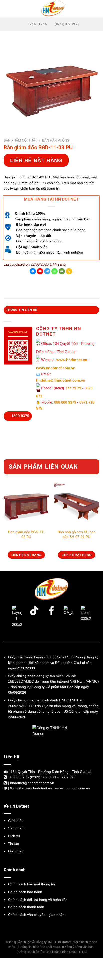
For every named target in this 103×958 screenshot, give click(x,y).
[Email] (62, 271)
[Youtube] (40, 271)
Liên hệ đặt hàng (36, 160)
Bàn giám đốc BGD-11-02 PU (26, 534)
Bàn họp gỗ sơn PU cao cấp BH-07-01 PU (77, 534)
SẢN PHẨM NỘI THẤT (20, 140)
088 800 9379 (65, 402)
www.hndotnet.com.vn (56, 368)
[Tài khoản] (96, 8)
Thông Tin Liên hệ (21, 310)
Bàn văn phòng (56, 140)
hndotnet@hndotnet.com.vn (60, 380)
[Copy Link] (69, 271)
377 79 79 (73, 388)
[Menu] (7, 9)
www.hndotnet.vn (71, 360)
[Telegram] (47, 271)
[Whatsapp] (55, 271)
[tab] (51, 310)
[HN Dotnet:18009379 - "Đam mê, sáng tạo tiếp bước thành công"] (51, 8)
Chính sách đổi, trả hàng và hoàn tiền (38, 900)
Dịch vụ (14, 836)
